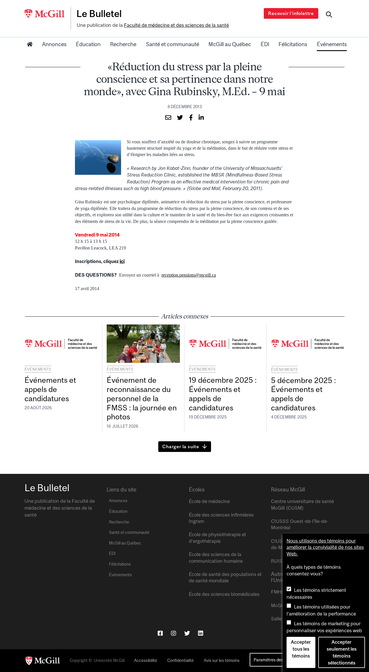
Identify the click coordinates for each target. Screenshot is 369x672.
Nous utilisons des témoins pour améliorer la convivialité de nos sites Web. (325, 547)
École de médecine (209, 501)
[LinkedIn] (200, 633)
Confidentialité (180, 660)
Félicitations (292, 44)
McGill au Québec (229, 44)
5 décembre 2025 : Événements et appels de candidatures (303, 394)
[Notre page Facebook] (160, 633)
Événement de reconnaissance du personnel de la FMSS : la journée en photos (142, 398)
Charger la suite (180, 446)
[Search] (329, 15)
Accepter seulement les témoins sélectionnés (342, 652)
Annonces (54, 44)
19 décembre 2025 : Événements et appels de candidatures (223, 394)
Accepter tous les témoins (301, 649)
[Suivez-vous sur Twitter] (187, 633)
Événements (332, 44)
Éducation (88, 44)
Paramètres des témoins (276, 659)
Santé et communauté (172, 44)
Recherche (123, 44)
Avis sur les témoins (222, 660)
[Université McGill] (48, 14)
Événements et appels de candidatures (50, 389)
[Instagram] (173, 633)
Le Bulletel (99, 13)
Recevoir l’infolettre (291, 13)
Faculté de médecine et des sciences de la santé (176, 25)
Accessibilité (145, 660)
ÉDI (265, 44)
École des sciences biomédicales (224, 594)
